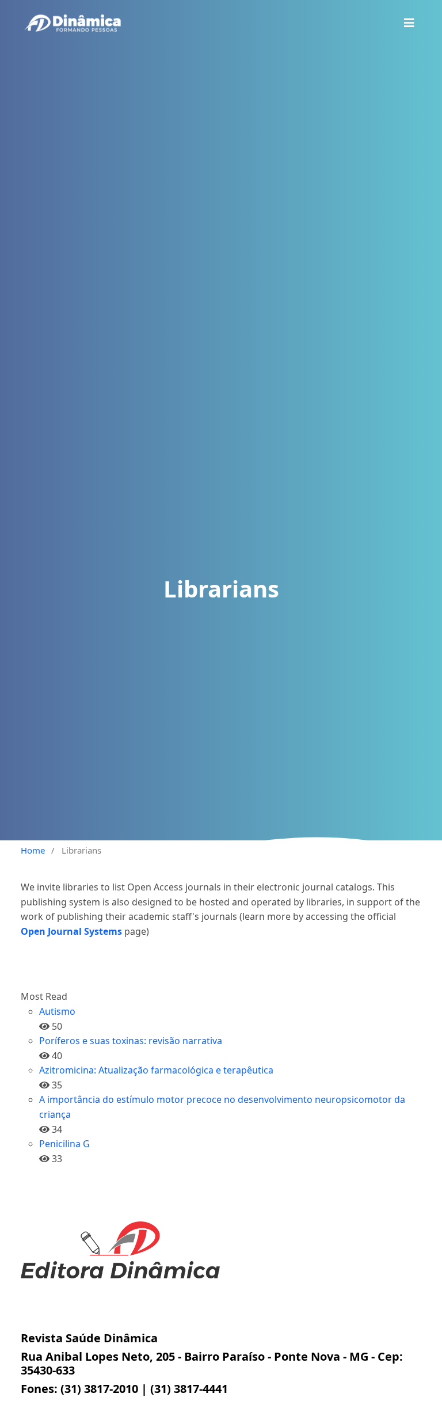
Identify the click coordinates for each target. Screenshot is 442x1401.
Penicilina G (64, 1143)
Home (33, 850)
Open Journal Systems (71, 931)
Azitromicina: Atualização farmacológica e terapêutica (156, 1070)
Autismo (57, 1011)
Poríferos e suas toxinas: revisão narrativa (130, 1040)
